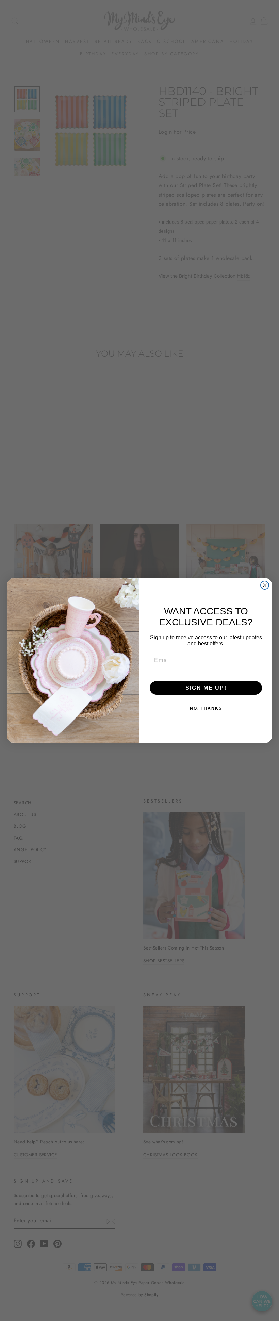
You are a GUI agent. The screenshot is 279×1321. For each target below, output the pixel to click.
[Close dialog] (265, 585)
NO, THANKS (206, 708)
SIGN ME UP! (206, 688)
